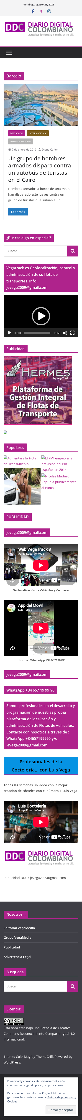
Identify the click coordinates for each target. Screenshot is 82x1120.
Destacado (16, 133)
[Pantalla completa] (72, 333)
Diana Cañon (50, 149)
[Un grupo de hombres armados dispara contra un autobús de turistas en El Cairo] (41, 105)
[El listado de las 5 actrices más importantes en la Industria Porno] (22, 486)
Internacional (38, 133)
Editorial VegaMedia (19, 928)
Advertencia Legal (17, 957)
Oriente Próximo (20, 141)
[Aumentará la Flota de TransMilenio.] (22, 461)
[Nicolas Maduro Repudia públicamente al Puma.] (59, 482)
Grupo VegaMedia (17, 937)
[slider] (37, 333)
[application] (41, 316)
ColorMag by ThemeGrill (34, 1056)
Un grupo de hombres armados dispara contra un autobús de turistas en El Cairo (39, 168)
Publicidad (12, 947)
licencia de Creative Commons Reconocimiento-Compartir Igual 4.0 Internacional (39, 1033)
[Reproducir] (9, 333)
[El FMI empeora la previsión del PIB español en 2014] (59, 464)
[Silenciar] (65, 333)
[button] (41, 316)
